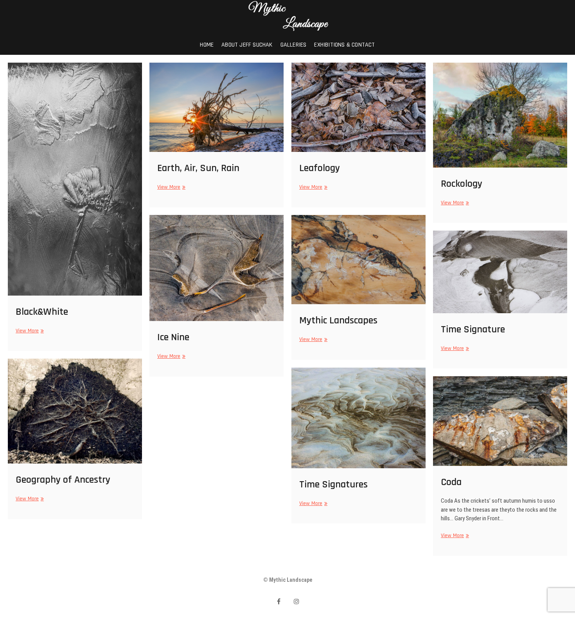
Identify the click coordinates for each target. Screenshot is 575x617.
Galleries (293, 45)
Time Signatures (333, 484)
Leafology (319, 168)
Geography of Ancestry (63, 479)
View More (29, 330)
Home (207, 45)
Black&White (42, 311)
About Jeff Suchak (246, 45)
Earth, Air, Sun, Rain (198, 168)
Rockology (461, 183)
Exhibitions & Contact (344, 45)
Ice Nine (173, 337)
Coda (451, 482)
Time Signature (473, 329)
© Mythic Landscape (287, 580)
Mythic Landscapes (338, 320)
